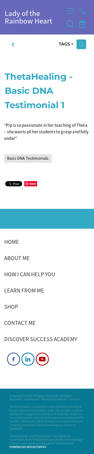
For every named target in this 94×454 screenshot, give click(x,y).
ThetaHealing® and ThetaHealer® (30, 436)
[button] (70, 23)
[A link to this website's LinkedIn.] (27, 359)
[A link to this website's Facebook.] (13, 359)
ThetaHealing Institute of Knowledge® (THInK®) (46, 441)
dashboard (32, 399)
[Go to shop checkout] (83, 23)
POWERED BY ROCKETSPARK (27, 447)
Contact (74, 399)
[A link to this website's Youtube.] (42, 359)
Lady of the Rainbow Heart (28, 17)
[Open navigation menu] (70, 11)
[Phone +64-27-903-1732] (83, 11)
